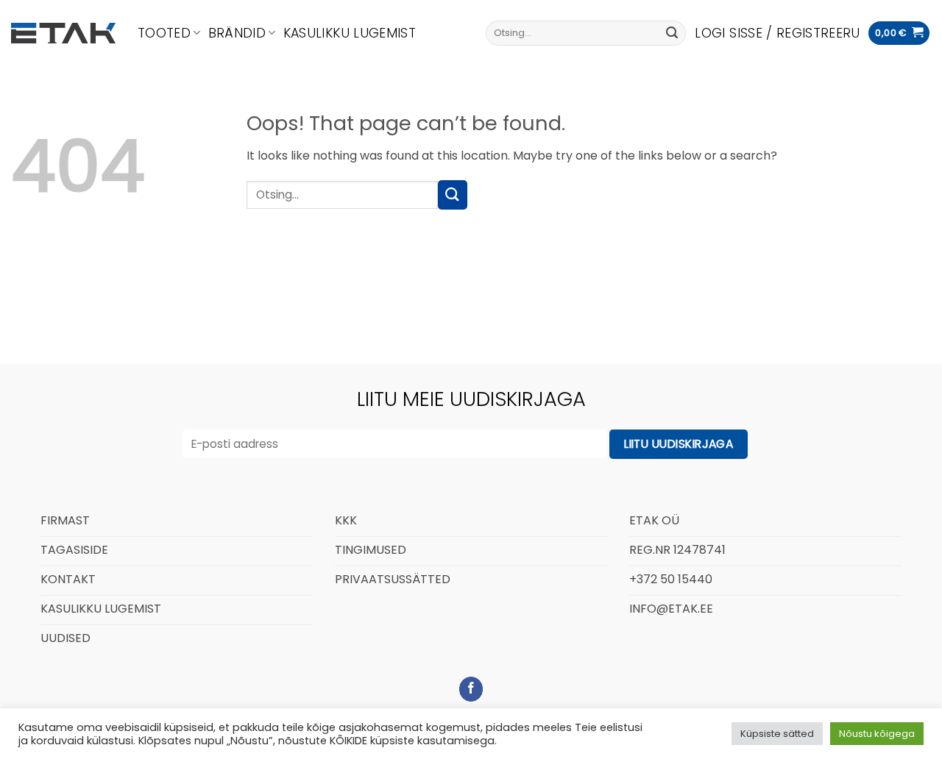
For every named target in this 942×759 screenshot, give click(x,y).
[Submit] (671, 33)
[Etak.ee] (63, 33)
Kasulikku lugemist (349, 33)
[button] (777, 33)
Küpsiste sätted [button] (777, 734)
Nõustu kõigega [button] (877, 734)
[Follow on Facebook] (471, 689)
